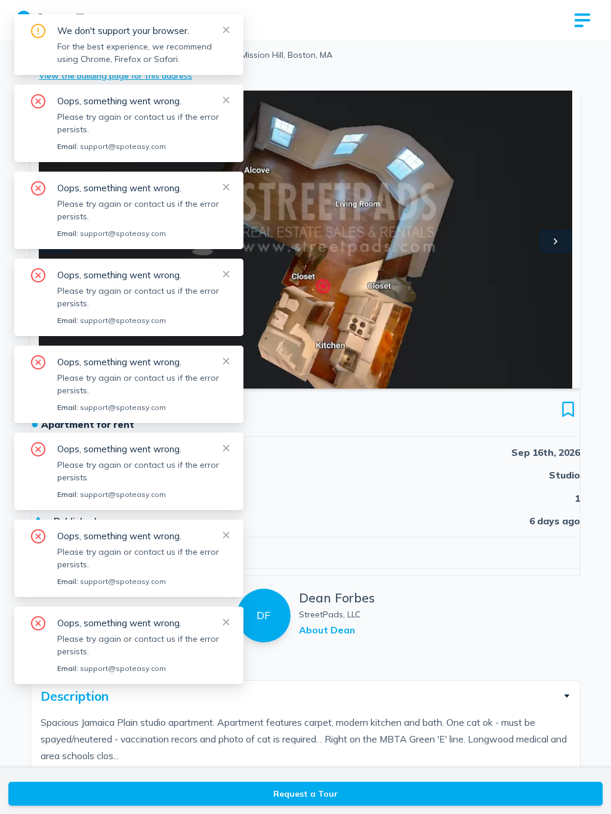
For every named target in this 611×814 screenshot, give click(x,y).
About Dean (327, 630)
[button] (305, 696)
